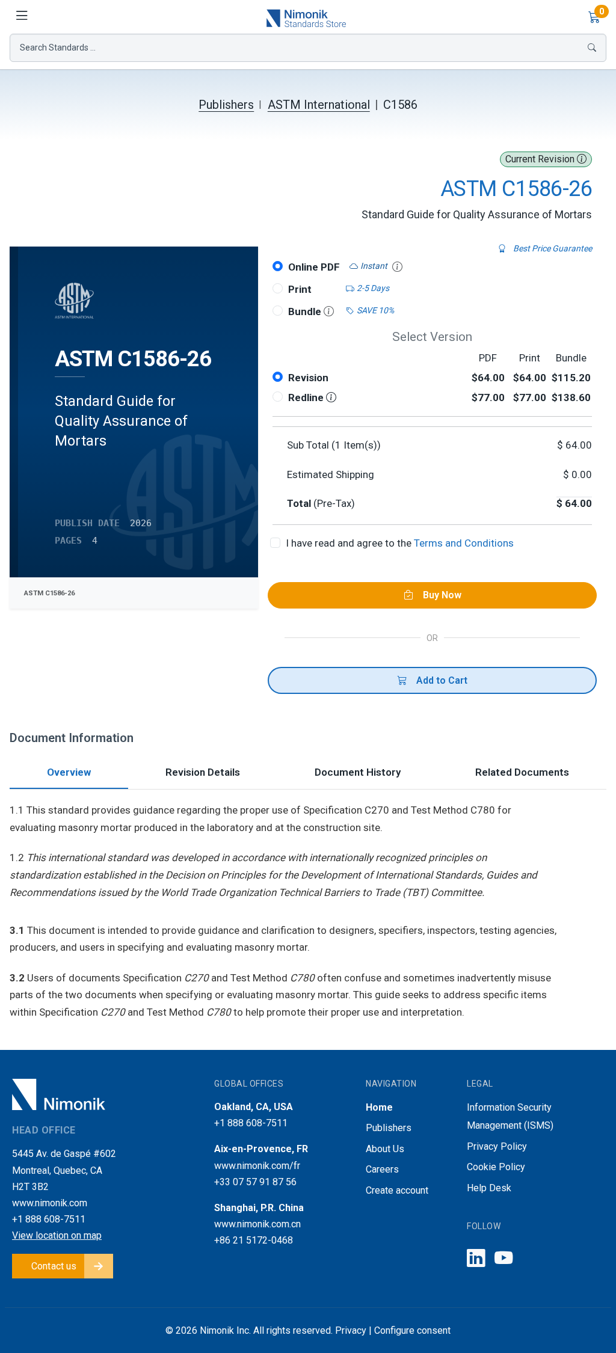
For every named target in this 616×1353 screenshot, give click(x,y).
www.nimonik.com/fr (257, 1165)
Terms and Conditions (464, 543)
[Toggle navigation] (22, 17)
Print (300, 289)
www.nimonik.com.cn (257, 1224)
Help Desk (489, 1188)
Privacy (350, 1330)
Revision (308, 378)
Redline (307, 397)
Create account (397, 1190)
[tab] (69, 774)
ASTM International (319, 104)
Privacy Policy (497, 1146)
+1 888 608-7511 (48, 1219)
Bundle (306, 311)
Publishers (226, 104)
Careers (382, 1169)
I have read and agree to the (400, 543)
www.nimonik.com (49, 1203)
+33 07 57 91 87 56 (255, 1182)
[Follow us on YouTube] (503, 1258)
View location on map (57, 1235)
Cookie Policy (496, 1167)
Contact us (54, 1266)
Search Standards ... (58, 47)
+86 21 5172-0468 (253, 1240)
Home (379, 1107)
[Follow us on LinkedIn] (476, 1258)
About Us (385, 1149)
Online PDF (314, 267)
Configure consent (412, 1330)
